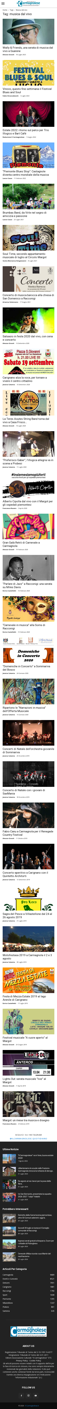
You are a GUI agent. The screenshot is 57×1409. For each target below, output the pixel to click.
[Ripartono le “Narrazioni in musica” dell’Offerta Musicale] (28, 691)
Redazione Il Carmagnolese (13, 137)
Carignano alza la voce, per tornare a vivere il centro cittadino (25, 379)
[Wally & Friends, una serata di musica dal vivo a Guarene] (28, 31)
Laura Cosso (7, 178)
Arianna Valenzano (10, 302)
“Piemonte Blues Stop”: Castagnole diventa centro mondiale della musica (26, 173)
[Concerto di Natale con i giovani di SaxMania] (28, 774)
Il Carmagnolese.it (32, 1406)
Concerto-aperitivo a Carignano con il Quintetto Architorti (25, 874)
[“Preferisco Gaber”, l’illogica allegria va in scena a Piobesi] (28, 444)
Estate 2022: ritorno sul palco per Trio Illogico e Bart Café (26, 132)
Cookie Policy (35, 1360)
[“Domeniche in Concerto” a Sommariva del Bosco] (28, 650)
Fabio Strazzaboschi (11, 96)
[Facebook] (21, 1395)
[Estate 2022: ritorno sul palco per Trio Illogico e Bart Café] (28, 114)
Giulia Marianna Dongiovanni (14, 261)
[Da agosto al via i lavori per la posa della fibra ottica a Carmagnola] (9, 1184)
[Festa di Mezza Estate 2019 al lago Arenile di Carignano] (28, 980)
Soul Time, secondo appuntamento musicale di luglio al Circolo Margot (25, 255)
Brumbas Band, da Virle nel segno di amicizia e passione (25, 214)
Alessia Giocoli (8, 55)
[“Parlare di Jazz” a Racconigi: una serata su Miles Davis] (28, 567)
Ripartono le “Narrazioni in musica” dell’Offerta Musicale (24, 709)
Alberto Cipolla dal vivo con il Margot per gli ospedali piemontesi (28, 503)
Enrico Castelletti (9, 591)
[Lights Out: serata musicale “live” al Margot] (28, 1063)
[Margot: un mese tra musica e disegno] (28, 1104)
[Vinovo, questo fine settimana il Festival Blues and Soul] (28, 73)
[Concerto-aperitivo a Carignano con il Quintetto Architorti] (28, 856)
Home (5, 10)
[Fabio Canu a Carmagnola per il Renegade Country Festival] (28, 815)
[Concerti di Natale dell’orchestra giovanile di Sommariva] (28, 733)
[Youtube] (35, 1395)
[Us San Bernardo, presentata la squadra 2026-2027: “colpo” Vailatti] (9, 1197)
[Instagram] (28, 1395)
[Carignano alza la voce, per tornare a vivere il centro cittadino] (28, 361)
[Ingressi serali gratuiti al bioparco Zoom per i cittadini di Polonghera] (9, 1244)
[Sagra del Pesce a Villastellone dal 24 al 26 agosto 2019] (28, 898)
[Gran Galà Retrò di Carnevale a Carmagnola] (28, 526)
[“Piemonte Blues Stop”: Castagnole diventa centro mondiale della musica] (28, 155)
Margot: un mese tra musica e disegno (26, 1120)
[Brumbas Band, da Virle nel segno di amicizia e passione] (28, 196)
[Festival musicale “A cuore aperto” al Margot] (28, 1021)
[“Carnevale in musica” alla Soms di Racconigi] (28, 609)
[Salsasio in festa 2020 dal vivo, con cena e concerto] (28, 320)
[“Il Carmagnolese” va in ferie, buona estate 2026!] (9, 1158)
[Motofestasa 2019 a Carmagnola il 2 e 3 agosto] (28, 939)
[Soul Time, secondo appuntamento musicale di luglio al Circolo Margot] (28, 238)
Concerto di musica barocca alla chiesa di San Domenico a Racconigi (28, 297)
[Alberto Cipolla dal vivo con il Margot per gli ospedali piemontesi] (28, 485)
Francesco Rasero (9, 508)
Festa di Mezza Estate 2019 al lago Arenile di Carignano (24, 998)
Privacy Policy (22, 1360)
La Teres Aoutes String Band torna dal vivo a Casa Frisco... (26, 420)
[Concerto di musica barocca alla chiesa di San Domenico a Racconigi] (28, 279)
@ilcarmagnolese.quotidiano (28, 1138)
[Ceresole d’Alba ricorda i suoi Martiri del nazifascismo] (9, 1257)
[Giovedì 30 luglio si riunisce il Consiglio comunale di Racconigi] (9, 1231)
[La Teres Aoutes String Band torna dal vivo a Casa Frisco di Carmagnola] (28, 403)
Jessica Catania (9, 385)
